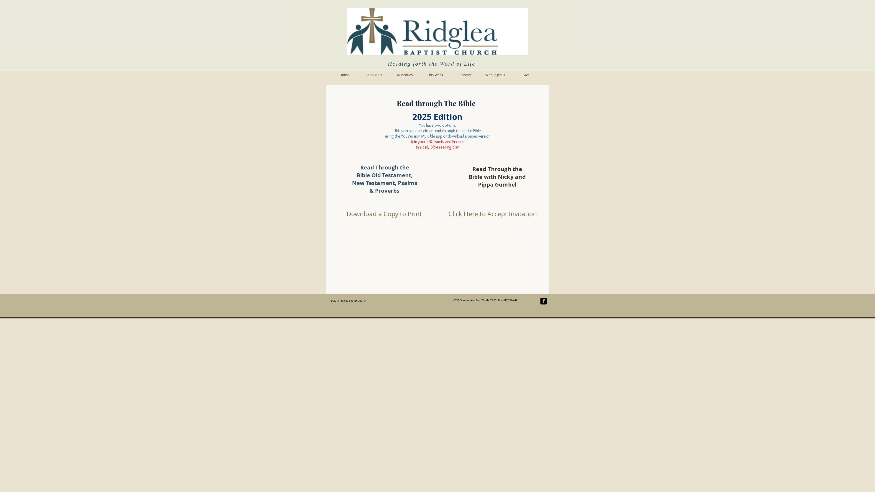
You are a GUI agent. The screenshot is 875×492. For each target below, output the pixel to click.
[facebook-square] (543, 301)
